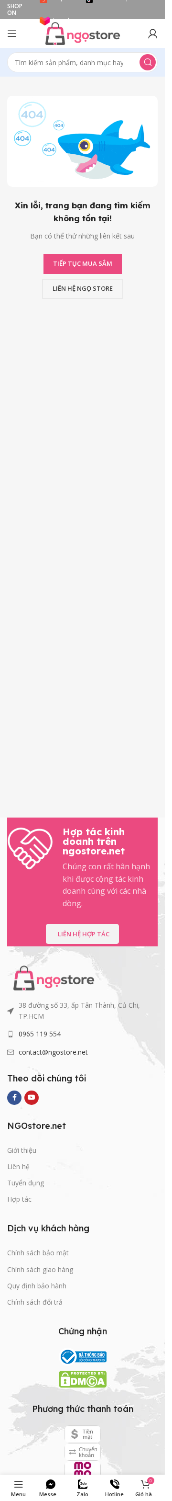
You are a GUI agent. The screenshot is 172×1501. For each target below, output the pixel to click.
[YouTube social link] (31, 1098)
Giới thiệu (21, 1150)
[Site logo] (83, 32)
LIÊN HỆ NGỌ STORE (83, 288)
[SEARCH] (148, 62)
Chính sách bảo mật (38, 1252)
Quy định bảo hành (36, 1285)
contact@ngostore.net (53, 1052)
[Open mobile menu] (12, 33)
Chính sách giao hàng (40, 1269)
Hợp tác (19, 1199)
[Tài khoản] (152, 33)
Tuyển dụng (25, 1182)
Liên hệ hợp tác (83, 934)
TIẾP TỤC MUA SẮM (82, 263)
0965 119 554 (40, 1033)
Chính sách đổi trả (35, 1302)
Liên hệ (18, 1166)
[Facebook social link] (14, 1098)
